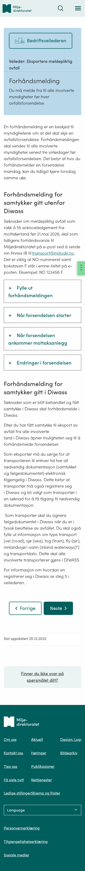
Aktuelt (37, 739)
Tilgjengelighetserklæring (26, 841)
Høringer (38, 753)
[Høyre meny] (81, 268)
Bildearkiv (68, 753)
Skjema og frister (45, 793)
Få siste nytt (14, 779)
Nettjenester (41, 779)
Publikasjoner (43, 766)
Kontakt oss (13, 753)
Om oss (10, 739)
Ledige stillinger (17, 793)
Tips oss (10, 766)
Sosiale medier (16, 855)
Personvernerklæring (22, 828)
